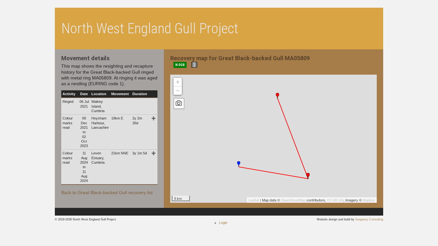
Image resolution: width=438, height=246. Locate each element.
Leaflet (253, 199)
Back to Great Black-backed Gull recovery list (107, 192)
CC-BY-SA (335, 199)
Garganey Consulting (369, 219)
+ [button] (178, 81)
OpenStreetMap (293, 199)
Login (223, 223)
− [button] (178, 90)
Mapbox (369, 199)
